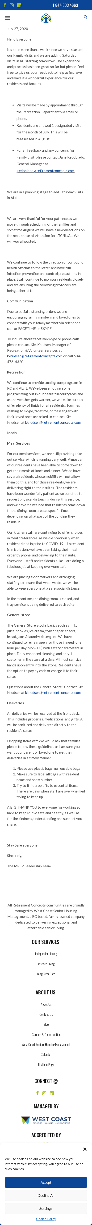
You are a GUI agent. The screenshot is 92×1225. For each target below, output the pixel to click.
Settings (46, 1208)
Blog (46, 1024)
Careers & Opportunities (46, 1034)
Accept (46, 1182)
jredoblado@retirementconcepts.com (46, 170)
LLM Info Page (46, 1064)
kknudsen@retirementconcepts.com (35, 356)
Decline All (46, 1195)
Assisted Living (46, 963)
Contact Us (46, 1014)
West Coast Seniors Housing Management (46, 1044)
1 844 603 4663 (65, 5)
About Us (46, 1004)
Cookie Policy (46, 1219)
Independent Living (46, 953)
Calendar (46, 1054)
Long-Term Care (46, 973)
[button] (85, 1149)
